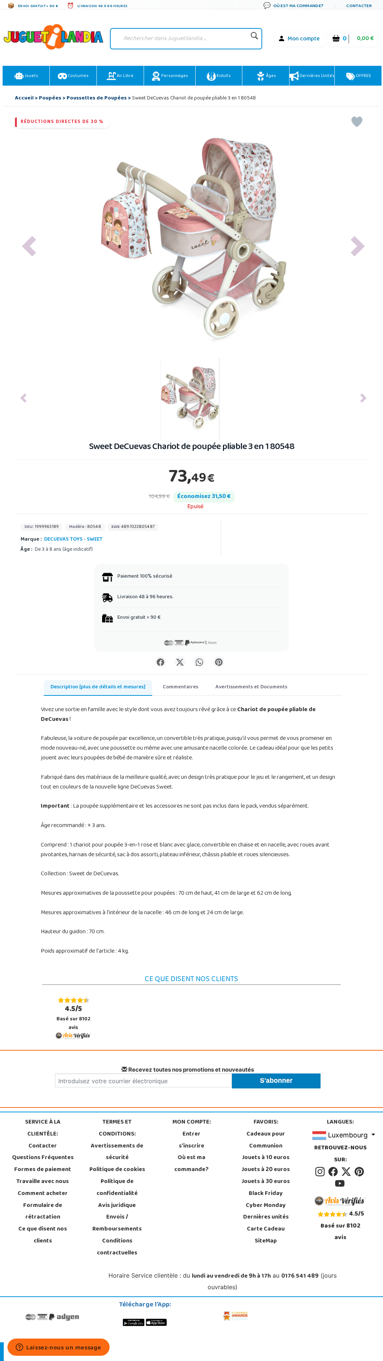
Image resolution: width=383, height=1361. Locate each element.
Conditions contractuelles (117, 1247)
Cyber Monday (266, 1206)
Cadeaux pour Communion (265, 1140)
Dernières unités (316, 76)
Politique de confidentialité (117, 1188)
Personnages (174, 76)
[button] (29, 246)
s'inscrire (191, 1146)
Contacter (42, 1146)
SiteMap (266, 1241)
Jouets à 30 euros (266, 1182)
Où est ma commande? (191, 1164)
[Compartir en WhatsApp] (199, 661)
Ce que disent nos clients (42, 1235)
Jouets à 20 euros (266, 1170)
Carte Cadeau (266, 1229)
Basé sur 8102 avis (73, 1017)
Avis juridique (117, 1206)
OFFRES (363, 76)
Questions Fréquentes (43, 1158)
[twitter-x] (347, 1172)
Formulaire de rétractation (42, 1212)
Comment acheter (43, 1194)
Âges (270, 76)
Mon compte (304, 39)
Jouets (31, 76)
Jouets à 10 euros (265, 1158)
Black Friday (266, 1194)
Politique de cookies (117, 1170)
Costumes (78, 76)
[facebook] (334, 1172)
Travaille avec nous (42, 1182)
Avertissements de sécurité (117, 1152)
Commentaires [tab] (180, 687)
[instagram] (321, 1172)
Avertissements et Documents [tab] (251, 687)
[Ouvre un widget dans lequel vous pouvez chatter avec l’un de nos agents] (58, 1348)
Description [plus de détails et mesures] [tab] (97, 687)
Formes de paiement (42, 1170)
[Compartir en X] (180, 661)
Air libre (125, 76)
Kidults (223, 76)
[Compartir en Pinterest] (218, 661)
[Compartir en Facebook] (160, 661)
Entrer (191, 1134)
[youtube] (340, 1184)
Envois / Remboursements (117, 1223)
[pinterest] (360, 1172)
